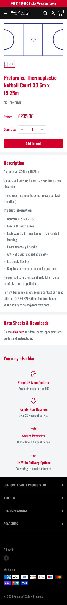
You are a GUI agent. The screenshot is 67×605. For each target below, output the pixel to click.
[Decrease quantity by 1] (22, 129)
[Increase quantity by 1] (42, 129)
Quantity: (10, 129)
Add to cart (33, 143)
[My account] (53, 13)
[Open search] (45, 13)
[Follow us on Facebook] (6, 557)
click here (18, 331)
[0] (60, 13)
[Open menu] (5, 13)
